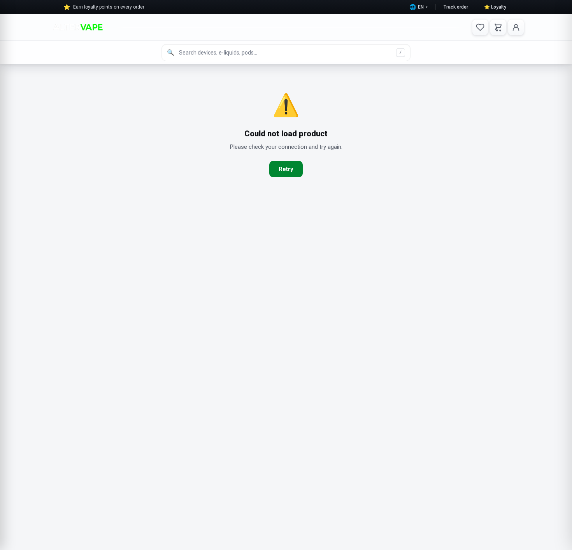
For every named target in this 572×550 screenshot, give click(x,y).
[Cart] (498, 27)
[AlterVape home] (77, 27)
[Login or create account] (516, 27)
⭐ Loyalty (495, 7)
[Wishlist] (480, 27)
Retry (286, 169)
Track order (456, 7)
